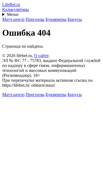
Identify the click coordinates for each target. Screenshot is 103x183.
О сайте (41, 55)
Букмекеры (56, 19)
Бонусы (75, 19)
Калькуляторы (15, 9)
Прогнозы (35, 19)
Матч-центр (13, 19)
